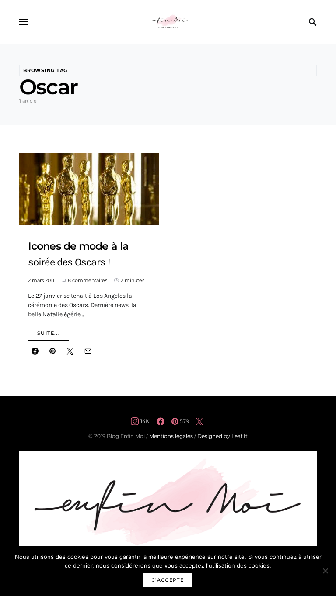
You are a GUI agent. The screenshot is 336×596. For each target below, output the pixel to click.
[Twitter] (199, 421)
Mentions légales (171, 436)
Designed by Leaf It (222, 436)
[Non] (325, 570)
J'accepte (168, 580)
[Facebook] (160, 421)
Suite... (48, 333)
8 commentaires (87, 280)
